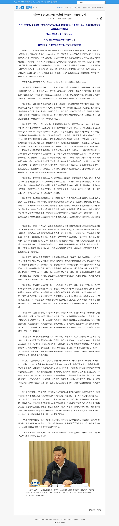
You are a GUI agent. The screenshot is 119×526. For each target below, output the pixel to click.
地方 (26, 2)
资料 (56, 2)
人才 (41, 2)
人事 (37, 2)
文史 (48, 2)
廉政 (34, 2)
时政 (22, 2)
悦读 (52, 2)
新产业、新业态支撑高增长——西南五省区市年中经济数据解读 (80, 8)
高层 (19, 2)
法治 (30, 2)
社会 (45, 2)
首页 (15, 2)
